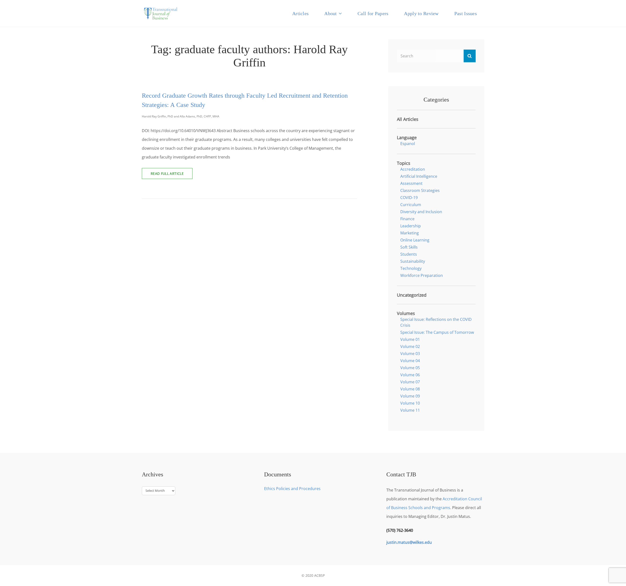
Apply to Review (421, 13)
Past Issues (465, 13)
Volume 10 (410, 403)
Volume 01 (410, 339)
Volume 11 (410, 410)
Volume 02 (410, 346)
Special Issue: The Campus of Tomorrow (437, 332)
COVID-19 (409, 197)
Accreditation (412, 169)
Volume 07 (410, 382)
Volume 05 (410, 367)
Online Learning (414, 240)
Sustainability (412, 261)
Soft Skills (409, 247)
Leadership (410, 226)
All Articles (407, 119)
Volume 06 (410, 374)
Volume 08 (410, 389)
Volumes (406, 313)
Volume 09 (410, 396)
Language (407, 137)
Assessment (411, 183)
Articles (300, 13)
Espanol (407, 143)
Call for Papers (373, 13)
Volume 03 (410, 353)
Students (408, 254)
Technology (411, 268)
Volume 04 (410, 360)
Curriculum (410, 204)
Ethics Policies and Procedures (292, 488)
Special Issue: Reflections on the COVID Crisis (436, 322)
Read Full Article (171, 175)
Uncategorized (411, 295)
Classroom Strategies (420, 190)
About (330, 13)
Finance (407, 218)
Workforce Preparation (421, 275)
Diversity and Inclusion (421, 211)
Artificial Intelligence (418, 176)
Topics (403, 163)
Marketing (409, 233)
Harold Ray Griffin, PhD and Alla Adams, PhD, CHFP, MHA (180, 116)
